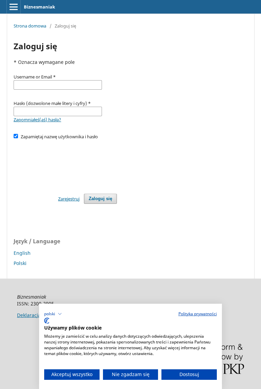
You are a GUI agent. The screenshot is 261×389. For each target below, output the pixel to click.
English (22, 253)
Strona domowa (30, 26)
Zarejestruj (69, 199)
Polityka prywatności (197, 314)
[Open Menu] (13, 7)
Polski (20, 263)
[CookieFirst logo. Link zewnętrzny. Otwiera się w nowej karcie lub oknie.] (46, 321)
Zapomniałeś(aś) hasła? (37, 120)
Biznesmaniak (39, 7)
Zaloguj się (100, 198)
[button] (53, 314)
